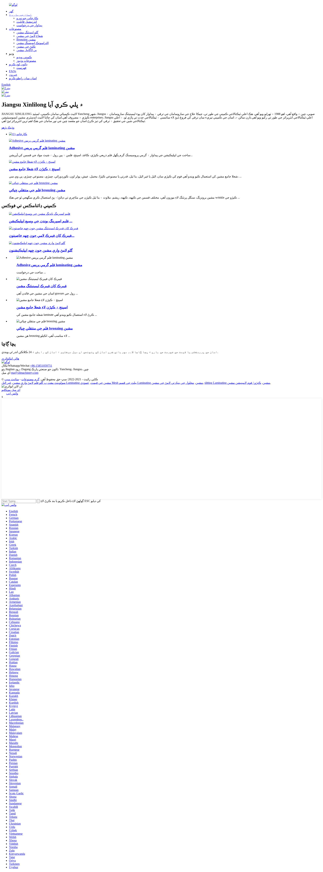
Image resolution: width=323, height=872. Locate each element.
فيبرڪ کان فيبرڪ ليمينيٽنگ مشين (41, 286)
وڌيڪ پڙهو (7, 127)
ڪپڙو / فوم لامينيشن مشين (244, 382)
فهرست (21, 67)
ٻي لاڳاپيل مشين (26, 50)
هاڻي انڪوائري (10, 358)
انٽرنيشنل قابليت (26, 21)
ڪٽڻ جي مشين (26, 46)
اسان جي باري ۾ (20, 14)
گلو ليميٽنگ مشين (27, 32)
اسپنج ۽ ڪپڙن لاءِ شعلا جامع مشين (34, 169)
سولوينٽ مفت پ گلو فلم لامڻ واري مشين (39, 382)
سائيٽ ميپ (11, 379)
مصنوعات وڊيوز (26, 60)
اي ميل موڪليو (10, 389)
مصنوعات (15, 28)
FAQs (12, 71)
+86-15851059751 (41, 365)
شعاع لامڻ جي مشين (29, 36)
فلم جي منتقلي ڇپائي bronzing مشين (37, 190)
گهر (11, 11)
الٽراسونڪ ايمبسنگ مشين (32, 43)
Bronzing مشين (26, 39)
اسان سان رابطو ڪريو (23, 78)
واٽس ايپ (12, 393)
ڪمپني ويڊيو (24, 57)
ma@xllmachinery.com (24, 372)
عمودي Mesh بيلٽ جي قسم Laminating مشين (141, 382)
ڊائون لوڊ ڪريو (18, 64)
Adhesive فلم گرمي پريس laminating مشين (42, 148)
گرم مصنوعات (30, 379)
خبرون (13, 74)
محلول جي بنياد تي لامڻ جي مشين (173, 382)
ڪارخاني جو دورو (27, 18)
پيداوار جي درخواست (29, 25)
